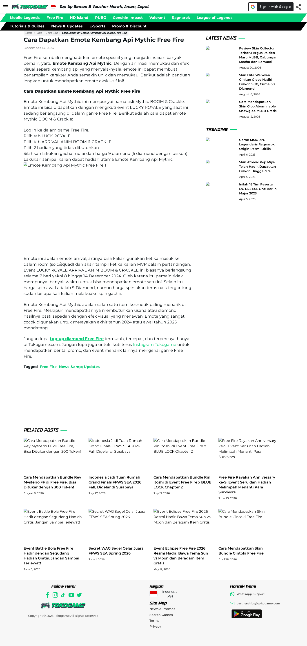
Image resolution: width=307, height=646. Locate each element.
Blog (39, 32)
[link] (28, 33)
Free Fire (52, 32)
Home (28, 32)
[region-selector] (53, 7)
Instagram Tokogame (154, 344)
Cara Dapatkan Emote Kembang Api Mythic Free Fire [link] (94, 32)
